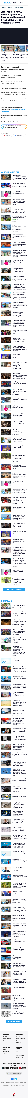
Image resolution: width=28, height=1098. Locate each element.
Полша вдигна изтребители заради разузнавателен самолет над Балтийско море (19, 772)
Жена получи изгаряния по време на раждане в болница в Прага (19, 821)
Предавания (6, 1051)
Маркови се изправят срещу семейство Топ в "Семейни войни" (19, 244)
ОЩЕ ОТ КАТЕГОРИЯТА (14, 589)
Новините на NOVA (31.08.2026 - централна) (19, 677)
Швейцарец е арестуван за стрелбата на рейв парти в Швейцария (19, 941)
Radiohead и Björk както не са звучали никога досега (19, 423)
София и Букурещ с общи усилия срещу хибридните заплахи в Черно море (19, 934)
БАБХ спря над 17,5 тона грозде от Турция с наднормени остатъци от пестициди (19, 885)
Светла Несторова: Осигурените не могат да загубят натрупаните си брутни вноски (19, 670)
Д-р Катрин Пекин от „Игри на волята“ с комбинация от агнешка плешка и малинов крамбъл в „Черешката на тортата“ (19, 551)
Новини (14, 2)
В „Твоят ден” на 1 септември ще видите (18, 192)
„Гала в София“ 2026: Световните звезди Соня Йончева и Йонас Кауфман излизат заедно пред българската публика (19, 562)
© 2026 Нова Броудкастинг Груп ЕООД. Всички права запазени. (14, 1090)
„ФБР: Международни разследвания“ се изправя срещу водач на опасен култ (19, 432)
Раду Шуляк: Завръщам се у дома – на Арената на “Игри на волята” (19, 439)
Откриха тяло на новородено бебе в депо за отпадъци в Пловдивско (19, 789)
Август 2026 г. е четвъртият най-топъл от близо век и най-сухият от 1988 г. (19, 703)
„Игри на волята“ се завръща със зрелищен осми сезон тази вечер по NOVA (19, 278)
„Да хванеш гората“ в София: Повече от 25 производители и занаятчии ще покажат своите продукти (19, 295)
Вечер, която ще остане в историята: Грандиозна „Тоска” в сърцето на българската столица (19, 500)
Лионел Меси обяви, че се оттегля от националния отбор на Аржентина (19, 754)
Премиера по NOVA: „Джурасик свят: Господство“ (17, 415)
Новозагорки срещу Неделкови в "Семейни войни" (18, 541)
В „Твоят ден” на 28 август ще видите (17, 406)
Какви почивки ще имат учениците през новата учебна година (19, 925)
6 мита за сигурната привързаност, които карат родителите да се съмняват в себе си (18, 210)
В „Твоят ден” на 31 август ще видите (17, 261)
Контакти (17, 1083)
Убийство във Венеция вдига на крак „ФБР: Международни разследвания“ (18, 526)
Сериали (5, 1053)
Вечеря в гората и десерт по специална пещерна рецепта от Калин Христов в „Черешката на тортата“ (18, 457)
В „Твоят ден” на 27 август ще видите (17, 482)
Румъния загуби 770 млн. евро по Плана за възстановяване (19, 973)
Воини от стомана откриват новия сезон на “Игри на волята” (18, 270)
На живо (20, 2)
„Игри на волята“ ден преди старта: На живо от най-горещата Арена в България (19, 305)
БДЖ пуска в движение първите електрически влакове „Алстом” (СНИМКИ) (19, 640)
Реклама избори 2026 (10, 1082)
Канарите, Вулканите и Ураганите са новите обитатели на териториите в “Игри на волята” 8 (19, 253)
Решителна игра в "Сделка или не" (17, 446)
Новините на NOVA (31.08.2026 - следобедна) (19, 876)
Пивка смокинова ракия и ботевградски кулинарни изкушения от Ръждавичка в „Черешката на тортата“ (19, 366)
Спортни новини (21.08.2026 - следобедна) (19, 860)
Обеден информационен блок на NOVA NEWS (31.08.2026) (19, 957)
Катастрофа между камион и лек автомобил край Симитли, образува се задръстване (19, 909)
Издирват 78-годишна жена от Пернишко (18, 988)
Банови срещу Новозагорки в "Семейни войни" (19, 383)
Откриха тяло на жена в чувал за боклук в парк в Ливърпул (19, 796)
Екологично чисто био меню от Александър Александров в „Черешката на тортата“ (18, 313)
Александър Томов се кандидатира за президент (18, 869)
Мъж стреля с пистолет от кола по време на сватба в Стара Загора (19, 981)
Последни (5, 1036)
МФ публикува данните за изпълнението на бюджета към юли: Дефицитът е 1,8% (19, 805)
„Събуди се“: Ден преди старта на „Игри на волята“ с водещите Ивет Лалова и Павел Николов (18, 323)
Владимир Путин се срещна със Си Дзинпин (18, 892)
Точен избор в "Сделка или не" (19, 532)
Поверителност (6, 1085)
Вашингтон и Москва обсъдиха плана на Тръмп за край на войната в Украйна (19, 695)
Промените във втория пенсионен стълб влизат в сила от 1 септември (19, 730)
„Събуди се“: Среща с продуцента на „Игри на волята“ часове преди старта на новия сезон (19, 287)
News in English (19, 1057)
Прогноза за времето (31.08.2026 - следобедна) (19, 852)
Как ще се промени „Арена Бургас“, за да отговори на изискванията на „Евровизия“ (18, 712)
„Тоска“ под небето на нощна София (18, 508)
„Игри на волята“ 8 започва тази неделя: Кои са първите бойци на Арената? (19, 348)
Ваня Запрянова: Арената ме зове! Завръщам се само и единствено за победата (19, 491)
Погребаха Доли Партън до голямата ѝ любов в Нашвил (19, 1013)
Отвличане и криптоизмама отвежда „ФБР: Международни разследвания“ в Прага (19, 376)
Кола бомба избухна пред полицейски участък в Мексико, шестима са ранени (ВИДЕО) (18, 721)
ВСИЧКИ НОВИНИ (14, 1021)
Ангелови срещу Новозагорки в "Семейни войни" (19, 466)
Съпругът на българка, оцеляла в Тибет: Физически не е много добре (18, 918)
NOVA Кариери (20, 1055)
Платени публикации (19, 1086)
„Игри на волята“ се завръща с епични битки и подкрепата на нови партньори (19, 475)
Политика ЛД (12, 1085)
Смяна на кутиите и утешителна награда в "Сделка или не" (19, 236)
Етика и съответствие (8, 1086)
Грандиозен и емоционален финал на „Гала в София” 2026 (18, 340)
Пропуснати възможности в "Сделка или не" (19, 356)
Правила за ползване (20, 1085)
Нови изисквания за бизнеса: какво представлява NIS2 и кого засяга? (18, 813)
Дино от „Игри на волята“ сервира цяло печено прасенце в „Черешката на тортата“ (18, 581)
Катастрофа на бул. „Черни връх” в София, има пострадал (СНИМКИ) (19, 613)
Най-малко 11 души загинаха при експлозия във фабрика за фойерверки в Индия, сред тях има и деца (19, 623)
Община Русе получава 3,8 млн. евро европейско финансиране (19, 901)
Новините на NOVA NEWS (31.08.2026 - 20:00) (19, 659)
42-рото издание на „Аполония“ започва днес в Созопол (19, 399)
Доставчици (11, 1083)
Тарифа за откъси (4, 1083)
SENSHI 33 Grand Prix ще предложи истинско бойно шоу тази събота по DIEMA (19, 186)
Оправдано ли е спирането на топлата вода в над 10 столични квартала (19, 998)
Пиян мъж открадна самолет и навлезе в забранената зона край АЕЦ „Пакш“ (19, 1006)
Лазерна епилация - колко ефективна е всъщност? (19, 779)
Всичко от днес (7, 1038)
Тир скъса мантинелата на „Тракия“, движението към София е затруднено (19, 837)
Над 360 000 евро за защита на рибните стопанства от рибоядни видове (18, 747)
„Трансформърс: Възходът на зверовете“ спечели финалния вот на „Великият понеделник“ (19, 177)
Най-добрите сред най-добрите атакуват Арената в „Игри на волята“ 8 (19, 517)
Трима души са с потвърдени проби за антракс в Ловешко (18, 829)
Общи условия (23, 1083)
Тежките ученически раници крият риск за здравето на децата (18, 605)
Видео (4, 1043)
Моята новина (6, 1040)
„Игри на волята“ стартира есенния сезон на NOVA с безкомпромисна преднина (19, 228)
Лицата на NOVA (20, 1038)
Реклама (2, 1082)
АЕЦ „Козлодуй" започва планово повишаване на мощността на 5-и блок (19, 686)
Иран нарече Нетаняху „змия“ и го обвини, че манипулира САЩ (18, 949)
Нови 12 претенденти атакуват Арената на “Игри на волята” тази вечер (18, 202)
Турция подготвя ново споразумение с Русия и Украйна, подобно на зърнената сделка (19, 845)
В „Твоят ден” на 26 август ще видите (17, 570)
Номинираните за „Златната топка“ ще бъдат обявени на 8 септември (18, 632)
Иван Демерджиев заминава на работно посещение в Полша (18, 965)
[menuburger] (2, 2)
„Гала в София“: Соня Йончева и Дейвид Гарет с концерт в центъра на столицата (19, 392)
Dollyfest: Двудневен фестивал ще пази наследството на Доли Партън (19, 739)
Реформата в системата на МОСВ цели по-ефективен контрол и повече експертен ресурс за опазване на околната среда (18, 650)
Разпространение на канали (20, 1082)
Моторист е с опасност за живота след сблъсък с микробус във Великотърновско (19, 763)
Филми (4, 1055)
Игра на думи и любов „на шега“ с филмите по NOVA (19, 332)
